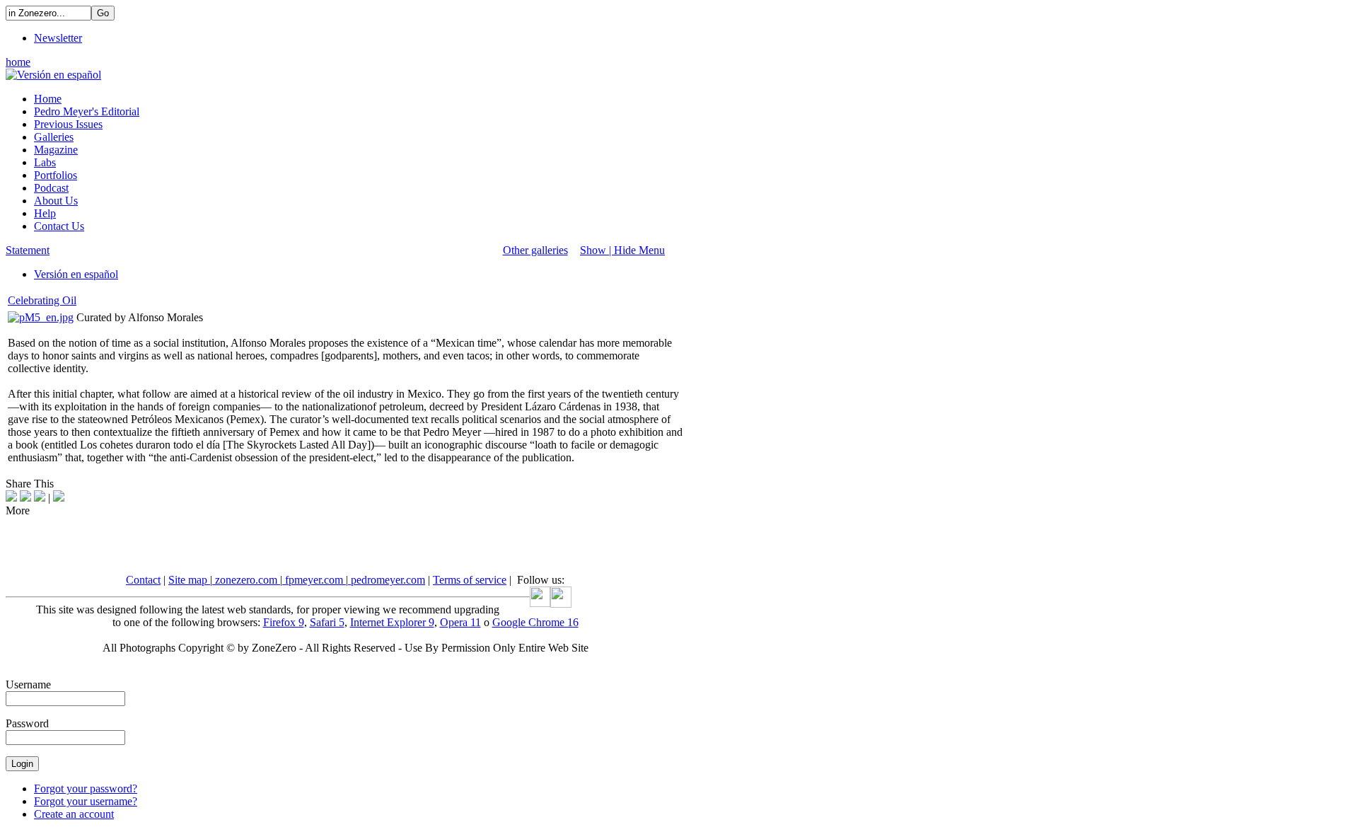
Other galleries (535, 250)
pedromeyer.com (386, 580)
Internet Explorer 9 (392, 622)
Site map (189, 580)
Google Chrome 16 (535, 622)
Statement (28, 250)
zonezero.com (246, 580)
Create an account (74, 814)
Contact (143, 580)
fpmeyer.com (314, 580)
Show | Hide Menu (622, 250)
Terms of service (469, 580)
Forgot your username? (85, 801)
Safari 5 (327, 622)
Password (27, 723)
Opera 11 (460, 622)
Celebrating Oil (42, 300)
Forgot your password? (85, 788)
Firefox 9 (283, 622)
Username (28, 684)
